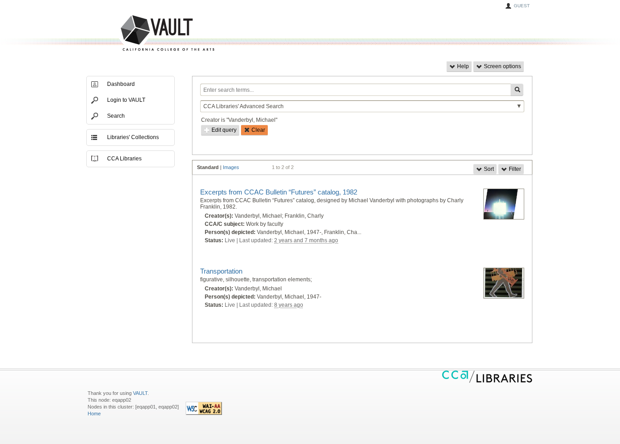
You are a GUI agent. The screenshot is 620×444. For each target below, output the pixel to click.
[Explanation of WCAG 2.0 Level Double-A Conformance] (204, 413)
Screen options (501, 66)
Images (231, 167)
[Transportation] (503, 283)
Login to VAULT (126, 100)
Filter (514, 169)
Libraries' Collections (133, 137)
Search (116, 116)
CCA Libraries (124, 158)
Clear (257, 130)
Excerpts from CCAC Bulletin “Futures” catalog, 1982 (278, 192)
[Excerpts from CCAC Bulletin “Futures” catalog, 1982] (503, 204)
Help (462, 66)
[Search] (517, 90)
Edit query (223, 130)
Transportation (221, 271)
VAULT (133, 33)
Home (94, 413)
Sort (488, 169)
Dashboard (121, 84)
